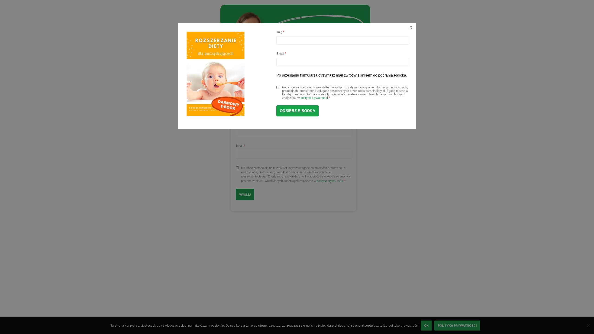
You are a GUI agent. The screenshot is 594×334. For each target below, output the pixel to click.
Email (281, 53)
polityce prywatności (314, 98)
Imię (280, 32)
